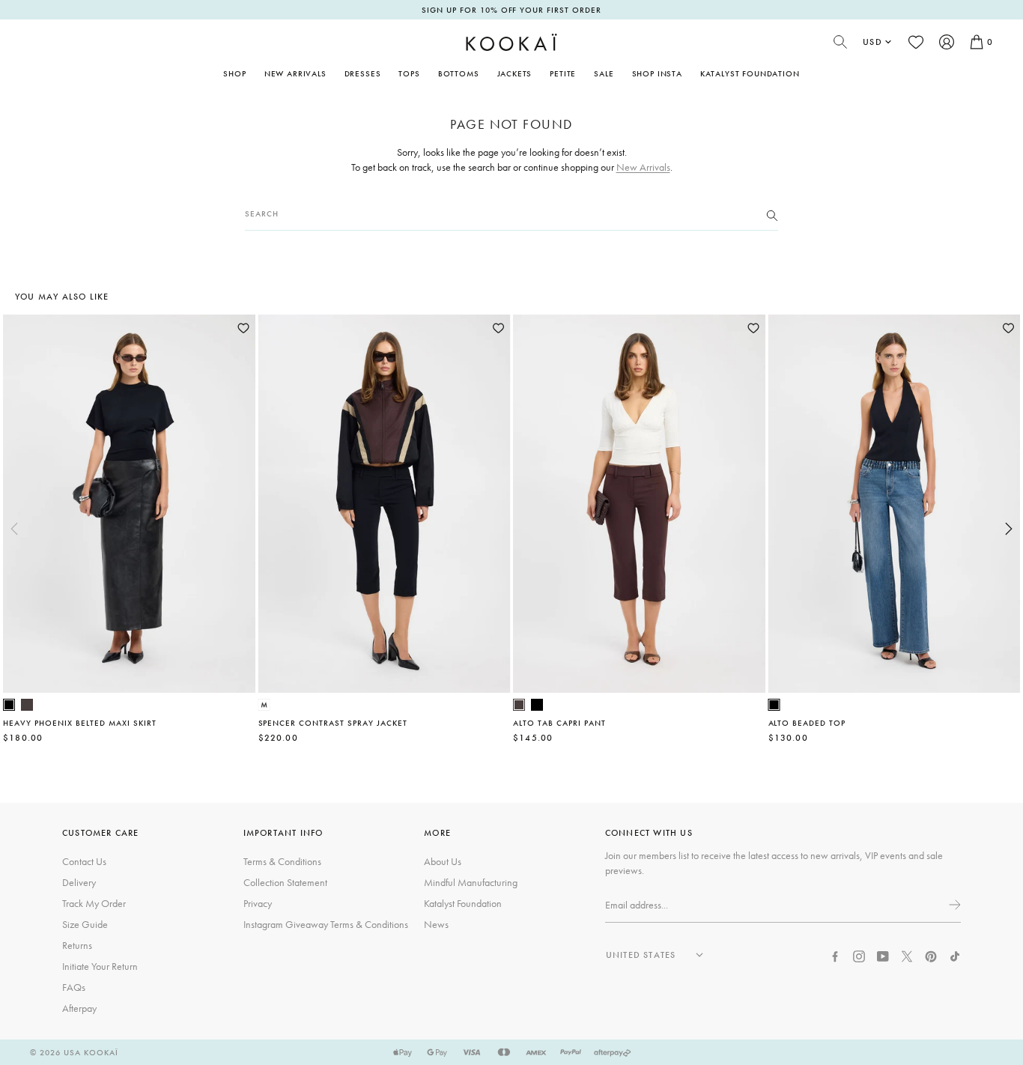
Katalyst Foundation (750, 73)
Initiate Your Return (100, 966)
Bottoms (458, 73)
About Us (442, 861)
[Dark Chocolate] (27, 705)
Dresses (362, 73)
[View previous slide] (14, 529)
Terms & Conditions (282, 861)
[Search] (772, 214)
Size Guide (85, 924)
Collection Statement (285, 882)
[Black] (9, 705)
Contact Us (84, 861)
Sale (603, 73)
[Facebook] (835, 954)
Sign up (953, 905)
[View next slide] (1009, 529)
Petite (563, 73)
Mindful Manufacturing (470, 882)
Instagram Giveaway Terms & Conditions (325, 924)
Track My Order (94, 903)
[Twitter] (907, 954)
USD (872, 42)
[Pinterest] (931, 954)
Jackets (514, 73)
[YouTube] (883, 954)
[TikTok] (955, 954)
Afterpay (79, 1008)
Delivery (79, 882)
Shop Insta (657, 73)
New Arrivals (295, 73)
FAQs (73, 987)
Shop (234, 73)
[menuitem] (295, 73)
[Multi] (264, 705)
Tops (408, 73)
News (436, 924)
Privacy (257, 903)
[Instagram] (859, 954)
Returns (77, 945)
